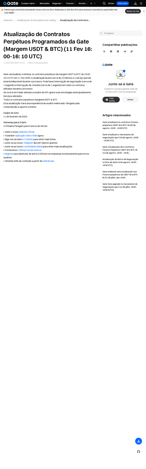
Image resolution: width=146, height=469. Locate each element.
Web (34, 135)
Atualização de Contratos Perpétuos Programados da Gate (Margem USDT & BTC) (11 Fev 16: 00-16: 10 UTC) (75, 20)
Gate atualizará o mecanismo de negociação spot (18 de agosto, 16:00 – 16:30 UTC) (120, 137)
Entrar (111, 3)
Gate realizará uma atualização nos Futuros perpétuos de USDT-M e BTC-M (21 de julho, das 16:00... (120, 174)
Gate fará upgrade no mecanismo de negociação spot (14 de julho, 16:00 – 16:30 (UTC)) (120, 187)
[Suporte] (138, 451)
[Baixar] (138, 441)
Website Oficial (26, 131)
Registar (9, 153)
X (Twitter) (27, 139)
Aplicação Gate (23, 135)
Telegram (28, 142)
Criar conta (122, 3)
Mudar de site (133, 11)
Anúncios (8, 20)
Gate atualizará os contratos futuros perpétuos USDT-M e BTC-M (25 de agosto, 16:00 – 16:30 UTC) (120, 125)
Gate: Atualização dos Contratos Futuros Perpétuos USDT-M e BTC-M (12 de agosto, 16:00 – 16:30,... (120, 150)
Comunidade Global (33, 146)
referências (48, 161)
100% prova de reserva (29, 150)
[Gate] (10, 3)
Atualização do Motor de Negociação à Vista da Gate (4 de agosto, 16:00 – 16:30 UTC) (120, 162)
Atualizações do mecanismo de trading (36, 20)
